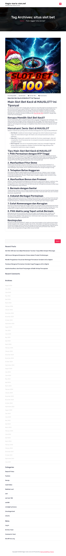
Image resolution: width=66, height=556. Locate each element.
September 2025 (9, 323)
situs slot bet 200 (38, 113)
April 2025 (8, 341)
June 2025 (8, 334)
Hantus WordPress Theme (47, 552)
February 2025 (9, 348)
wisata (7, 516)
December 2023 (9, 396)
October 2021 (8, 455)
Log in (7, 525)
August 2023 (8, 410)
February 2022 (9, 444)
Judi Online (8, 485)
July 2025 (8, 330)
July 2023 (8, 413)
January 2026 (9, 309)
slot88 (7, 502)
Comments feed (10, 534)
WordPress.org (10, 538)
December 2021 (9, 451)
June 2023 (8, 417)
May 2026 (7, 296)
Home (22, 21)
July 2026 (8, 289)
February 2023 (9, 431)
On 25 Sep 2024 (12, 95)
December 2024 (9, 354)
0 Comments (43, 95)
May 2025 (7, 337)
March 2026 (8, 303)
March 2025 (8, 344)
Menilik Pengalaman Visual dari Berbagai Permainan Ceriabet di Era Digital (28, 259)
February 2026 (9, 306)
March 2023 (8, 427)
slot (6, 493)
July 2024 (8, 372)
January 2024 (9, 393)
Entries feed (9, 530)
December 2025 (9, 313)
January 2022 (9, 448)
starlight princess (11, 507)
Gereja (7, 480)
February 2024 (9, 389)
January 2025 (9, 351)
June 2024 (8, 375)
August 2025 (8, 327)
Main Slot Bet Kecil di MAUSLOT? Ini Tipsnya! (24, 98)
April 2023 (8, 424)
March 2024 (8, 386)
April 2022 (8, 438)
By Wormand (22, 95)
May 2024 (7, 379)
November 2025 (9, 316)
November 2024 (9, 358)
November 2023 (9, 399)
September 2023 (9, 406)
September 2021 (9, 458)
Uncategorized (10, 511)
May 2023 (7, 420)
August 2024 (8, 368)
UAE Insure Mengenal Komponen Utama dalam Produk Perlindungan (26, 255)
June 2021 (8, 462)
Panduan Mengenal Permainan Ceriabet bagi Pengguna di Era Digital (27, 264)
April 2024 (8, 382)
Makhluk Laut (9, 489)
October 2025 (9, 320)
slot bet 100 (32, 95)
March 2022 (8, 441)
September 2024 (9, 365)
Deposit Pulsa (9, 471)
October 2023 (9, 403)
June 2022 (8, 434)
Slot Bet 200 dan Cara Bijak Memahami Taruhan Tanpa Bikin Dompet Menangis (30, 251)
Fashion (7, 476)
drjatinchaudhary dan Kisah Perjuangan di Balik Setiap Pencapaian (26, 268)
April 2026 (8, 299)
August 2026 (8, 285)
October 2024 (9, 361)
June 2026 (8, 292)
